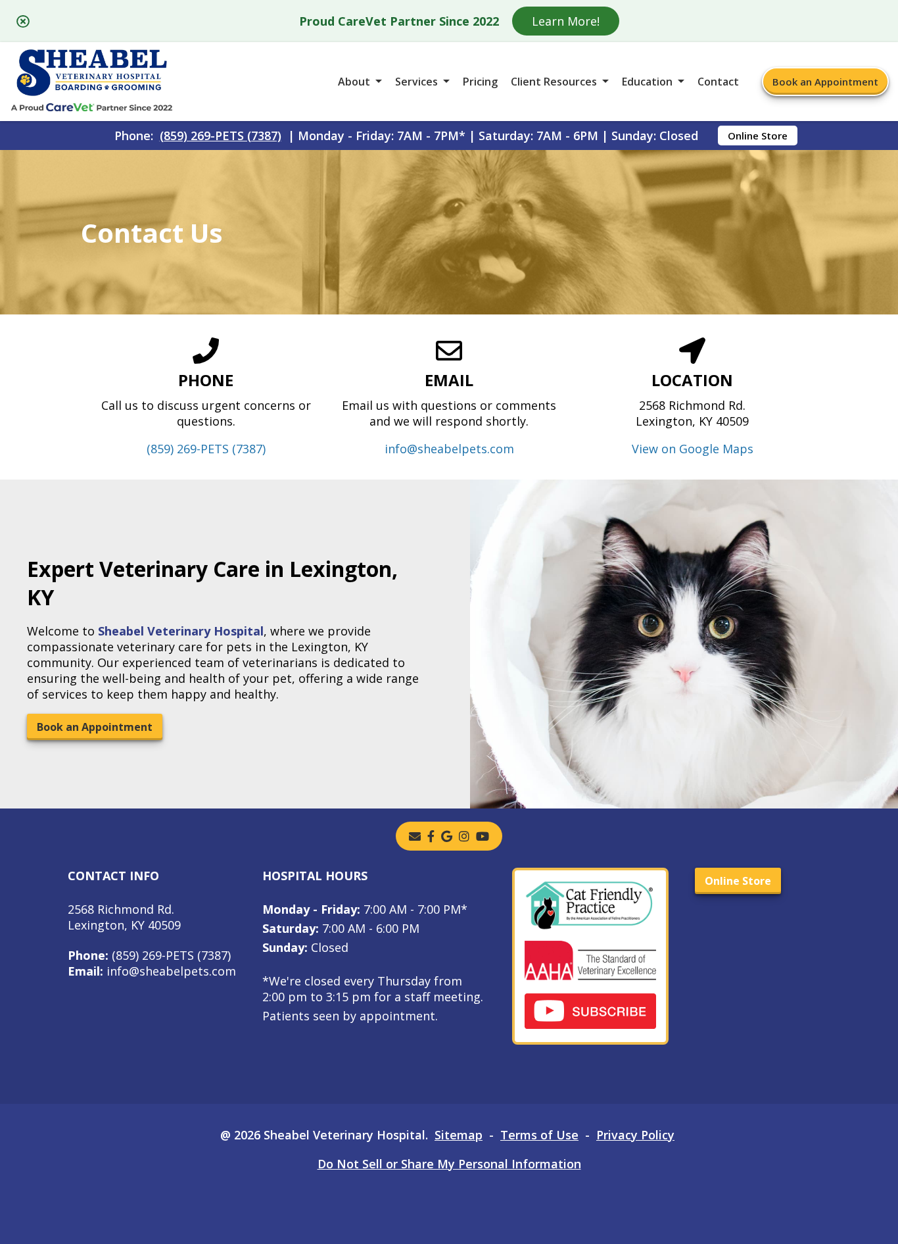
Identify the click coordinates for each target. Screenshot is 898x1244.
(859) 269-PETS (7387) (220, 135)
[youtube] (482, 836)
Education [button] (647, 81)
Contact (718, 81)
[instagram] (464, 836)
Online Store (758, 135)
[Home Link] (91, 81)
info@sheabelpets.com (449, 449)
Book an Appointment (825, 81)
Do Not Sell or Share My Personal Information (449, 1164)
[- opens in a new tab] (431, 836)
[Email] (415, 836)
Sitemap (459, 1135)
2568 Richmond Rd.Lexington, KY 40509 (124, 917)
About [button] (354, 81)
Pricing (480, 81)
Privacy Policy (635, 1135)
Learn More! (566, 21)
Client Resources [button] (554, 81)
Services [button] (416, 81)
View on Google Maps (692, 449)
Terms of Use (539, 1135)
